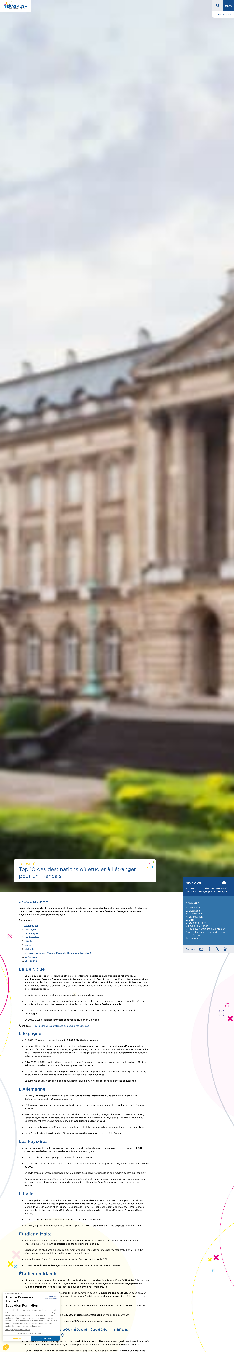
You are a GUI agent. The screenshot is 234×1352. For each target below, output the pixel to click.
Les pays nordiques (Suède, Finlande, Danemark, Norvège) (57, 953)
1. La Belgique (193, 907)
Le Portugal (31, 957)
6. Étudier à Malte (196, 922)
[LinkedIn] (226, 949)
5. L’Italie (191, 919)
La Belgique (31, 925)
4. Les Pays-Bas (194, 916)
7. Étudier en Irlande (197, 926)
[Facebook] (209, 949)
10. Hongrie (192, 938)
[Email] (201, 949)
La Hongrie (30, 961)
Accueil (190, 888)
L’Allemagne (31, 933)
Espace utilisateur (223, 14)
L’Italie (28, 941)
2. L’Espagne (193, 910)
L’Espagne (30, 929)
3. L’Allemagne (194, 913)
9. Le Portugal (194, 935)
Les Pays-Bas (31, 937)
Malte (27, 945)
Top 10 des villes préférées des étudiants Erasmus (61, 1025)
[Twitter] (217, 949)
